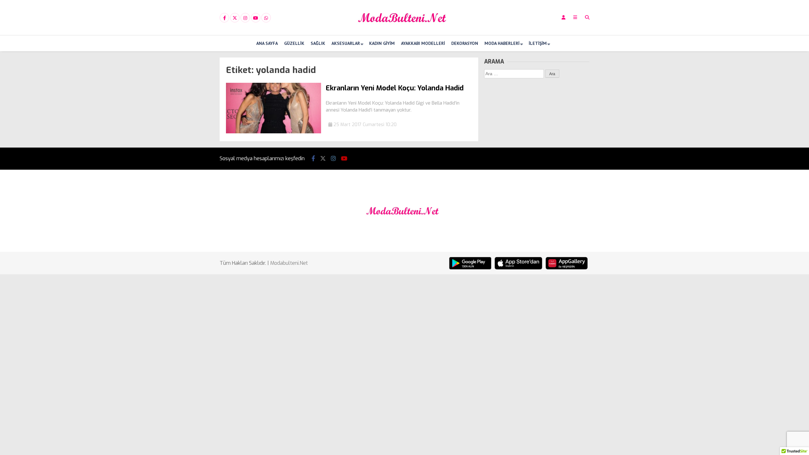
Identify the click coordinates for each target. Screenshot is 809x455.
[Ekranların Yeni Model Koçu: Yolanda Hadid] (273, 132)
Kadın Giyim (382, 43)
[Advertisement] (188, 152)
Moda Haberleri (502, 43)
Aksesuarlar (346, 43)
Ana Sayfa (267, 43)
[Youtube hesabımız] (255, 18)
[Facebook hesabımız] (224, 18)
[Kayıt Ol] (563, 18)
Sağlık (318, 43)
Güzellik (294, 43)
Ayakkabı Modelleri (423, 43)
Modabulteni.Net (289, 263)
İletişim (538, 43)
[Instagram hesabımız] (245, 18)
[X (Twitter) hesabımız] (234, 18)
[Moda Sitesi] (404, 30)
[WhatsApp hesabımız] (266, 18)
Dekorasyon (464, 43)
